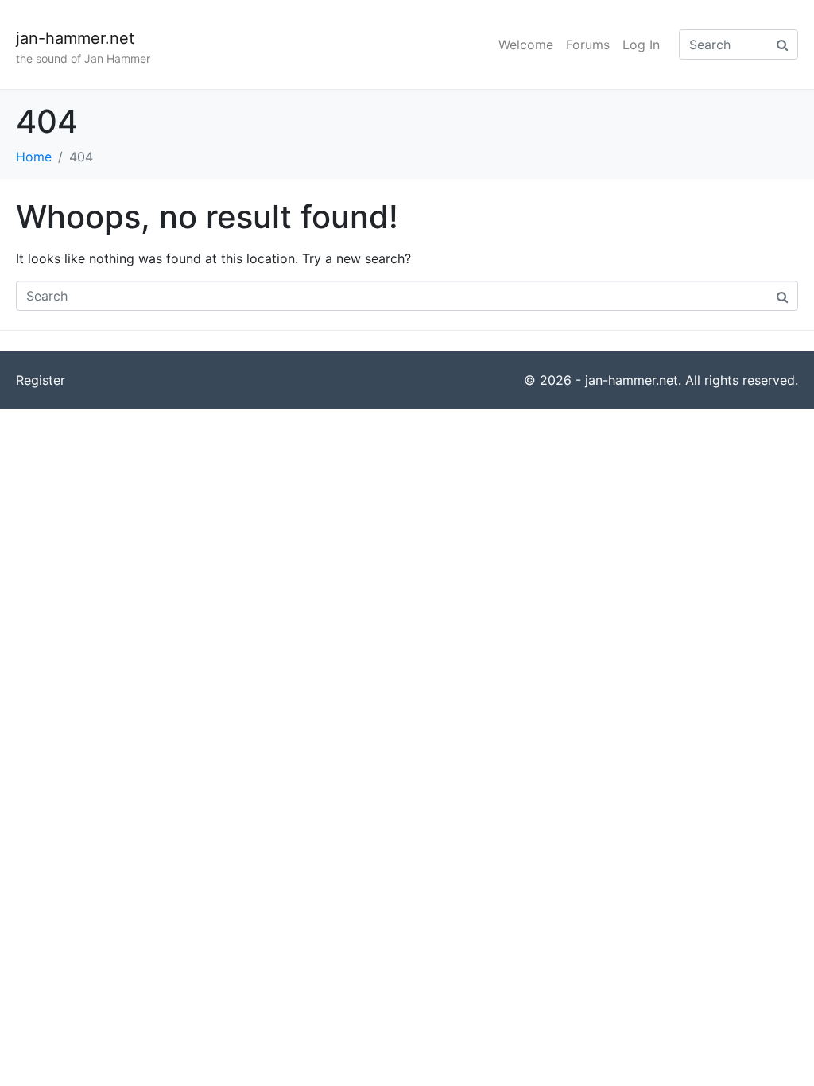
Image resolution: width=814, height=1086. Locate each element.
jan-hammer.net (75, 38)
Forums (588, 44)
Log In (641, 44)
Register (40, 380)
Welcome (525, 44)
